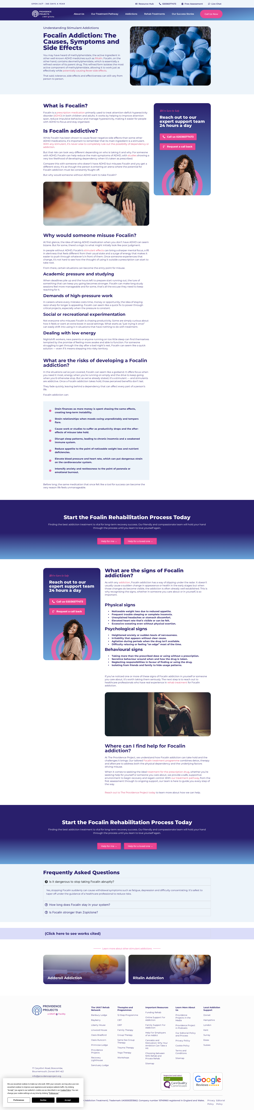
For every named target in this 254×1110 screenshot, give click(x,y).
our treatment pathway (185, 778)
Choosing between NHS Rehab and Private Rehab (155, 1056)
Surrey (206, 1035)
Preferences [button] (53, 1093)
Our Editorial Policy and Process (186, 1034)
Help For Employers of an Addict (155, 1034)
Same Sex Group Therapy (125, 1041)
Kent (205, 1030)
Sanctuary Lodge (100, 1065)
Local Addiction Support (211, 1008)
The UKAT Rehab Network (100, 1008)
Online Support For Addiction (155, 1018)
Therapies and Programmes (125, 1008)
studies (132, 155)
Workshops (123, 1057)
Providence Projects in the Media (183, 1018)
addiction (124, 582)
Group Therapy (125, 1035)
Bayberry (96, 1020)
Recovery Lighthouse (97, 1059)
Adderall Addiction (65, 978)
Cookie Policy (182, 1045)
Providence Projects (97, 1051)
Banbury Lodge (99, 1015)
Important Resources (156, 1007)
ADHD (58, 115)
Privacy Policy (183, 1040)
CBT (119, 1020)
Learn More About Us (185, 1008)
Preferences (18, 1100)
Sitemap (149, 1063)
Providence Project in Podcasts (185, 1026)
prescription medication (70, 112)
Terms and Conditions (181, 1052)
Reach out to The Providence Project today (130, 792)
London (207, 1025)
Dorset (206, 1015)
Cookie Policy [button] (65, 1090)
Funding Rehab (153, 1012)
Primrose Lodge (99, 1045)
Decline (43, 1100)
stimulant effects (94, 250)
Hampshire (209, 1020)
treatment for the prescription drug (168, 771)
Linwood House (99, 1030)
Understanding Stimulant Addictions (71, 28)
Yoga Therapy (124, 1052)
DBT (119, 1025)
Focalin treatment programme (161, 760)
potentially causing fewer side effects (84, 70)
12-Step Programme (127, 1015)
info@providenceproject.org (46, 1076)
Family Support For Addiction (155, 1026)
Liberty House (98, 1025)
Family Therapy (125, 1030)
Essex (206, 1040)
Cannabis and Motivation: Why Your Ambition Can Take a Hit (156, 1044)
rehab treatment (177, 682)
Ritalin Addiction (148, 978)
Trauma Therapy (125, 1047)
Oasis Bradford (98, 1035)
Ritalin (98, 58)
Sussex (206, 1045)
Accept (68, 1100)
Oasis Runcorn (98, 1040)
